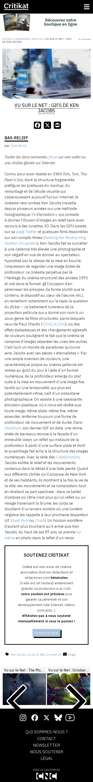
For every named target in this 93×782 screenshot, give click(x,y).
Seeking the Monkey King (65, 237)
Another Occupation (21, 243)
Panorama (22, 39)
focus (53, 156)
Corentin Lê (53, 655)
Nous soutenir (46, 751)
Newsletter (46, 745)
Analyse (37, 39)
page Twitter (26, 231)
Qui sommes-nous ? (47, 731)
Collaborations (68, 457)
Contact (46, 738)
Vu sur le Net (36, 655)
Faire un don (46, 633)
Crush (40, 520)
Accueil (7, 39)
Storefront (13, 428)
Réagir (72, 655)
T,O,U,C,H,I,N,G (53, 324)
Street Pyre (19, 520)
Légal (47, 758)
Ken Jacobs (18, 655)
